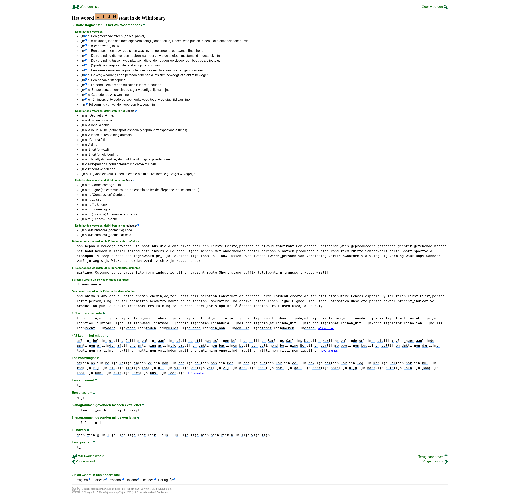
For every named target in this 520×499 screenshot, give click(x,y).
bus (155, 246)
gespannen (386, 246)
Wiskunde (119, 261)
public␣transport (129, 306)
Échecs (357, 296)
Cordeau (281, 296)
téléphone (242, 306)
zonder (194, 261)
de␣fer (310, 296)
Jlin (108, 410)
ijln (82, 410)
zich (160, 261)
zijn (170, 261)
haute (173, 301)
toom (205, 256)
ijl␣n (95, 410)
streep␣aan (121, 256)
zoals (181, 261)
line (310, 301)
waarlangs (415, 256)
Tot (214, 256)
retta (177, 306)
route (212, 273)
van (301, 256)
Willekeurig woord (90, 456)
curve (116, 273)
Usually (315, 306)
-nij (97, 423)
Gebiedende (306, 246)
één (206, 246)
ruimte (357, 251)
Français (98, 480)
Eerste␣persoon (239, 246)
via (364, 256)
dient (173, 246)
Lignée (298, 301)
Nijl (81, 398)
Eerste (217, 246)
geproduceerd (363, 246)
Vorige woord (85, 461)
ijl (80, 423)
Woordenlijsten (90, 6)
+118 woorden (195, 373)
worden (136, 261)
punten (322, 251)
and (80, 296)
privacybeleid (163, 488)
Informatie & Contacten (155, 492)
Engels (130, 110)
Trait (275, 306)
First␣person (432, 296)
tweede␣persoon (282, 256)
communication (204, 296)
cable (114, 296)
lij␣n (405, 341)
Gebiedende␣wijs (333, 246)
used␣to (299, 306)
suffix (249, 273)
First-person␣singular (98, 301)
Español (116, 480)
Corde (267, 296)
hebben (440, 246)
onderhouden (234, 251)
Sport (407, 251)
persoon (269, 251)
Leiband (177, 251)
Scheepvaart (376, 251)
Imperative (219, 301)
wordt (149, 261)
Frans (129, 180)
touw (223, 256)
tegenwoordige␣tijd (152, 256)
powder (390, 301)
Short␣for (204, 306)
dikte (185, 246)
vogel (309, 273)
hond (89, 251)
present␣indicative (416, 301)
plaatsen (286, 251)
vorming (397, 256)
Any (104, 296)
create (296, 296)
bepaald (92, 246)
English (82, 480)
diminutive (339, 296)
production (87, 306)
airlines (85, 273)
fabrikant (285, 246)
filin (401, 296)
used (286, 306)
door (197, 246)
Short (224, 273)
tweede (260, 256)
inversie (160, 251)
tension (261, 306)
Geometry (158, 301)
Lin (121, 435)
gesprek (405, 246)
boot (146, 246)
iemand (134, 251)
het (80, 251)
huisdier (117, 251)
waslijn (84, 261)
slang (236, 273)
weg (96, 261)
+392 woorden (329, 350)
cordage (252, 296)
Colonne (102, 273)
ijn (81, 435)
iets (146, 251)
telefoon (180, 256)
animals (92, 296)
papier (253, 251)
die (163, 246)
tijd (195, 256)
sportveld (423, 251)
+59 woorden (326, 328)
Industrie (165, 273)
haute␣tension (193, 301)
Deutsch (148, 480)
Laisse (260, 301)
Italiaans (131, 225)
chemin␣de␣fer (163, 296)
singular (223, 306)
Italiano (131, 480)
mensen (207, 251)
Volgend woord (433, 461)
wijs (105, 261)
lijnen (192, 251)
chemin (142, 296)
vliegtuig (378, 256)
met (218, 251)
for (124, 301)
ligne (285, 301)
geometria (139, 301)
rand (335, 251)
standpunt (86, 256)
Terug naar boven (431, 457)
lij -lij (158, 435)
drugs (129, 273)
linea (321, 301)
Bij (137, 246)
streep (103, 256)
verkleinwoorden (344, 256)
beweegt (108, 246)
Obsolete (359, 301)
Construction (231, 296)
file (140, 273)
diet (322, 296)
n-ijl (134, 410)
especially (375, 296)
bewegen (124, 246)
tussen (235, 256)
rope (188, 306)
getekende (423, 246)
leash (273, 301)
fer (391, 296)
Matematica (339, 301)
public (105, 306)
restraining (159, 306)
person (375, 301)
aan (80, 246)
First (413, 296)
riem (345, 251)
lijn (82, 36)
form (150, 273)
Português (165, 480)
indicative (241, 301)
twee (247, 256)
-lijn (82, 104)
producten (305, 251)
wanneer (433, 256)
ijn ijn (230, 435)
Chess (183, 296)
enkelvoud (265, 246)
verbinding (316, 256)
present (198, 273)
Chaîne (127, 296)
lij (80, 385)
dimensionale (89, 284)
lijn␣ (96, 318)
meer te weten (142, 488)
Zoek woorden (433, 6)
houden (101, 251)
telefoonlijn (270, 273)
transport (293, 273)
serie (395, 251)
